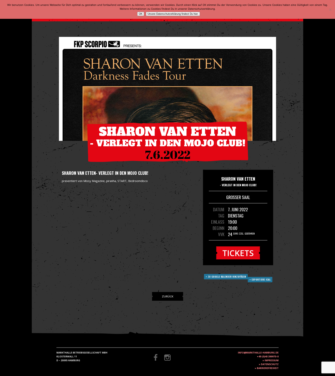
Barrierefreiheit (268, 368)
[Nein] (330, 9)
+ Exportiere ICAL (260, 279)
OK (140, 13)
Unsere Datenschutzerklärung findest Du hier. (173, 13)
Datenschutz (270, 364)
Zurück (167, 296)
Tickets (238, 252)
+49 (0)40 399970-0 (268, 356)
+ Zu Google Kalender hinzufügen (226, 276)
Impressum (272, 360)
